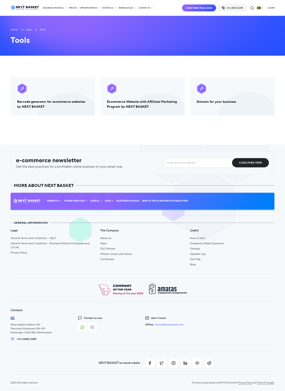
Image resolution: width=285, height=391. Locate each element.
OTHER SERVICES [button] (74, 201)
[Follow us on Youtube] (197, 363)
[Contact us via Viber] (92, 327)
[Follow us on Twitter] (161, 363)
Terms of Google (265, 382)
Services (107, 7)
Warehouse (126, 7)
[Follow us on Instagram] (173, 363)
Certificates (107, 259)
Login (271, 7)
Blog (192, 264)
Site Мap (195, 259)
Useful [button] (94, 201)
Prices (73, 7)
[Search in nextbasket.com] (252, 7)
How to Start (197, 238)
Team (103, 243)
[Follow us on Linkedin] (185, 363)
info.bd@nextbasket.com (169, 324)
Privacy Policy (19, 252)
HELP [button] (108, 201)
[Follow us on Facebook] (149, 363)
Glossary (195, 249)
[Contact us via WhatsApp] (82, 327)
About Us (105, 238)
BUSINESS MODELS (53, 7)
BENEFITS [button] (53, 201)
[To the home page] (25, 8)
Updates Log (197, 254)
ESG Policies (107, 249)
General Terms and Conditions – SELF (33, 238)
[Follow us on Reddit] (209, 363)
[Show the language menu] (260, 8)
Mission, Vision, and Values (116, 254)
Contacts (144, 7)
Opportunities (88, 7)
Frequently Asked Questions (207, 243)
